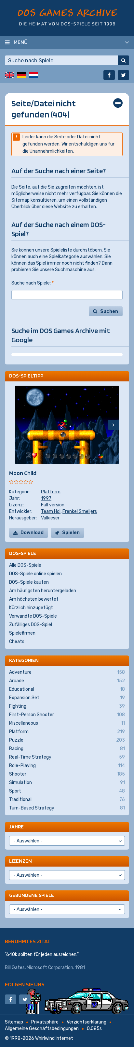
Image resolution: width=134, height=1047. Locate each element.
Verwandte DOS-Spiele (33, 616)
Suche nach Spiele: (32, 283)
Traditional (67, 799)
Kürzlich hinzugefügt (31, 607)
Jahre (16, 827)
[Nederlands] (33, 75)
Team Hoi (50, 511)
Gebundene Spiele (31, 895)
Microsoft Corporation (50, 967)
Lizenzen (20, 861)
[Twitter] (123, 75)
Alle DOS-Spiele (25, 565)
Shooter (67, 774)
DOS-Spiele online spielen (35, 574)
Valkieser (50, 518)
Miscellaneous (67, 723)
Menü (21, 42)
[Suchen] (123, 60)
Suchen (109, 311)
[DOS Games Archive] (67, 17)
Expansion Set (67, 698)
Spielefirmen (22, 633)
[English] (9, 75)
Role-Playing (67, 765)
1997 (46, 498)
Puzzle (67, 740)
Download (32, 532)
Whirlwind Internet (54, 1038)
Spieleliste (61, 250)
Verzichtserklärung (86, 1022)
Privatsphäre (45, 1022)
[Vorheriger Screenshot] (20, 425)
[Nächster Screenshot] (113, 425)
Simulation (67, 782)
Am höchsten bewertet (34, 599)
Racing (67, 748)
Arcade (67, 681)
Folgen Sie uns (25, 984)
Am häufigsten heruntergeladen (42, 590)
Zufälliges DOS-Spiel (30, 624)
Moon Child (22, 473)
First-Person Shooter (67, 714)
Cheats (16, 641)
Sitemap (20, 200)
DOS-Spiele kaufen (29, 582)
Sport (67, 791)
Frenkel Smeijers (79, 511)
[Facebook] (109, 75)
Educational (67, 689)
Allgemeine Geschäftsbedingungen (42, 1028)
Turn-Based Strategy (67, 808)
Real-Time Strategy (67, 757)
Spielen (71, 532)
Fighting (67, 706)
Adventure (67, 672)
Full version (52, 505)
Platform (50, 492)
